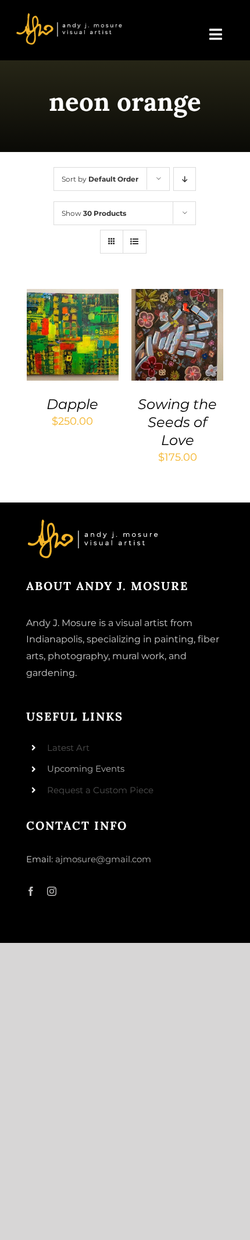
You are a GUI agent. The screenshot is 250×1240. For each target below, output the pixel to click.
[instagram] (51, 891)
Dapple (72, 404)
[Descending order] (184, 179)
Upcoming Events (85, 768)
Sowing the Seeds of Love (177, 422)
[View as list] (134, 241)
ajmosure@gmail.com (103, 859)
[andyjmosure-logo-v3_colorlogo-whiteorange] (70, 16)
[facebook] (30, 891)
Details (54, 349)
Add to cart (69, 325)
